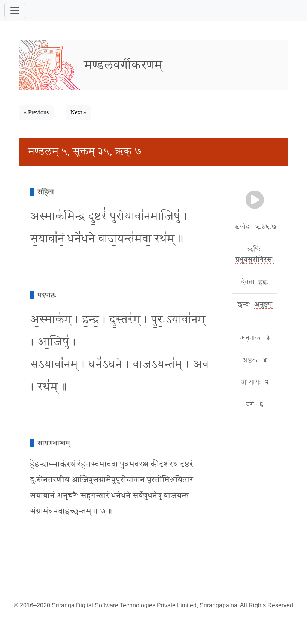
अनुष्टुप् (263, 304)
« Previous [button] (36, 112)
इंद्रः (263, 282)
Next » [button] (78, 112)
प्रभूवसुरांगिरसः (254, 259)
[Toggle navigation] (14, 10)
